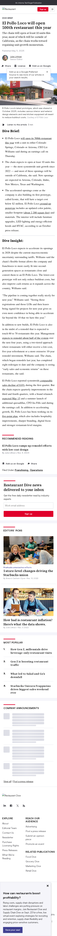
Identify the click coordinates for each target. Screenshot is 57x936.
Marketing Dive (33, 866)
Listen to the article (20, 124)
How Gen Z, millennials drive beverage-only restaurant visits (31, 651)
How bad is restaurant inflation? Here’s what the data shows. (27, 622)
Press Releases (9, 850)
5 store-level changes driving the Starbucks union (28, 573)
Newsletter (7, 837)
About (5, 823)
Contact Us (8, 832)
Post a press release (23, 781)
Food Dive (31, 856)
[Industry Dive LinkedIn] (4, 806)
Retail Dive (31, 870)
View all (7, 781)
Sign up (43, 9)
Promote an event (35, 843)
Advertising (31, 826)
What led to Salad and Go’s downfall (28, 675)
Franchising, (22, 470)
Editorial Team (9, 828)
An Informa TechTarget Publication (28, 3)
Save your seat (12, 930)
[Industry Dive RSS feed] (24, 806)
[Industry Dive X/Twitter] (17, 806)
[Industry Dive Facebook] (11, 806)
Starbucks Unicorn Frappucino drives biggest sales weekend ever (31, 689)
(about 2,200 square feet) (36, 212)
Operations (36, 470)
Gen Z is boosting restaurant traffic (29, 663)
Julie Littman (16, 56)
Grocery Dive (32, 861)
